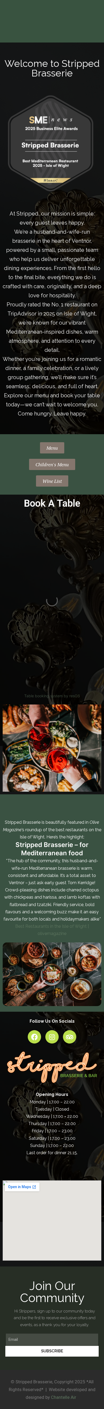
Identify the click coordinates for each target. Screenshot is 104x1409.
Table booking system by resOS (52, 696)
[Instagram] (52, 1037)
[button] (52, 447)
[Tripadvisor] (69, 1037)
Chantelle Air (63, 1397)
